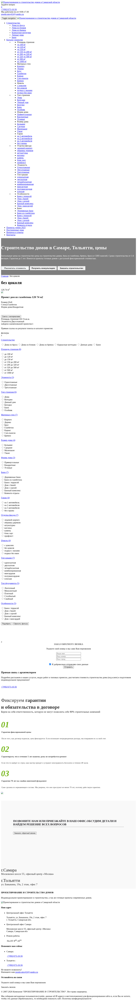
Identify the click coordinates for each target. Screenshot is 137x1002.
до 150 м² (21, 49)
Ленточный (9, 588)
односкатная (22, 177)
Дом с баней (22, 199)
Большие (21, 124)
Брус (19, 71)
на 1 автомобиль (24, 136)
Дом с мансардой (25, 206)
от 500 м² (21, 59)
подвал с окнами (24, 90)
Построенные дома (15, 230)
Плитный (8, 593)
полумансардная (24, 189)
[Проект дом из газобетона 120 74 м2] (2, 292)
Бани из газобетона (26, 213)
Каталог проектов (14, 40)
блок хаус (21, 160)
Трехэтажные (23, 172)
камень (20, 158)
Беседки (20, 105)
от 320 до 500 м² (24, 57)
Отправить (68, 667)
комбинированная (25, 184)
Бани (14, 37)
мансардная (22, 187)
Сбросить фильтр (21, 624)
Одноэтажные (23, 167)
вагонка (20, 155)
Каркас (20, 76)
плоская (20, 191)
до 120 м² (21, 47)
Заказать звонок (8, 987)
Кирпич (20, 66)
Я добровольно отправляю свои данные (70, 664)
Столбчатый (10, 596)
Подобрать (6, 624)
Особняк (21, 109)
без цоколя (22, 88)
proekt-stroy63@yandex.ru (12, 14)
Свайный (8, 599)
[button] (8, 340)
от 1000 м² (21, 61)
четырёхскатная (24, 182)
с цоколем (21, 85)
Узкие (19, 131)
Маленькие (22, 129)
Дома (19, 97)
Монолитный (10, 591)
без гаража (22, 143)
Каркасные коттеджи (21, 32)
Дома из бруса (18, 25)
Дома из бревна (19, 30)
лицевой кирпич (24, 148)
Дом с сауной (23, 201)
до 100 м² (21, 44)
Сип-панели (22, 78)
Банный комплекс (25, 203)
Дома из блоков (19, 28)
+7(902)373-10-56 (9, 9)
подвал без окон (24, 93)
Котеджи (21, 100)
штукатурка (22, 153)
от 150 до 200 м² (24, 52)
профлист (21, 162)
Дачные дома (18, 35)
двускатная (22, 179)
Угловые (21, 119)
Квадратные (22, 117)
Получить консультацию (43, 268)
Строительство (13, 23)
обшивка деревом (25, 150)
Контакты (10, 235)
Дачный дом (22, 102)
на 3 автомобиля (24, 141)
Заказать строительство (71, 268)
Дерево (20, 69)
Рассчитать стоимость (15, 268)
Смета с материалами (11, 316)
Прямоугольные (24, 114)
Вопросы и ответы (14, 232)
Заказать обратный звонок (24, 833)
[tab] (68, 340)
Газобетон (21, 73)
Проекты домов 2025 (16, 227)
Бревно (20, 81)
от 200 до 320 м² (24, 54)
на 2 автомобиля (24, 138)
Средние (21, 126)
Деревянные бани (25, 211)
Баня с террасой (24, 196)
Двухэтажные (23, 170)
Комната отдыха (24, 225)
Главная (4, 276)
